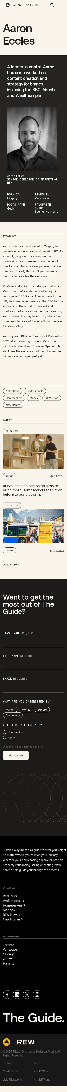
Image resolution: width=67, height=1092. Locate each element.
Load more (11, 564)
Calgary (8, 954)
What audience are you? (22, 725)
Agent (11, 737)
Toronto (8, 945)
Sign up (13, 755)
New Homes (13, 405)
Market (10, 709)
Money (34, 398)
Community (13, 715)
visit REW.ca (41, 1071)
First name (19, 633)
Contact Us (10, 1071)
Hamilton (9, 963)
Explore (42, 709)
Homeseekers (14, 398)
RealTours (10, 896)
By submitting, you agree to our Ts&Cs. (23, 746)
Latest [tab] (7, 420)
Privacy (7, 1063)
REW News (51, 398)
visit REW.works (13, 1079)
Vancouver (10, 949)
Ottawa (8, 959)
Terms (38, 1063)
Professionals (35, 391)
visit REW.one (42, 1079)
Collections (12, 391)
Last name (19, 656)
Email (15, 678)
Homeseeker (15, 732)
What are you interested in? (27, 701)
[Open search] (52, 5)
